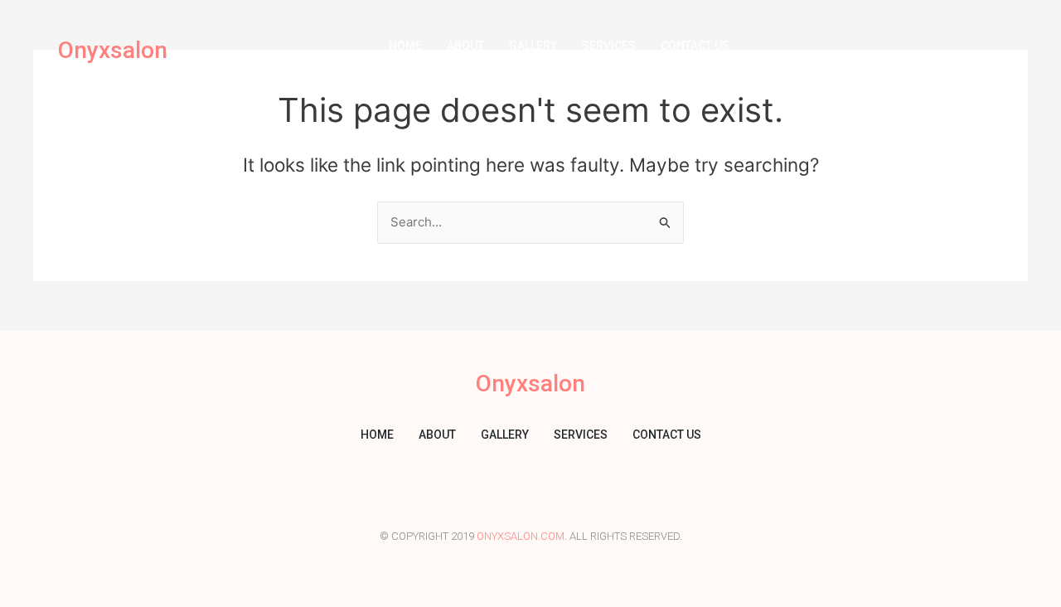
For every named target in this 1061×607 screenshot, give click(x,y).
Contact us (695, 45)
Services (609, 45)
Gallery (533, 45)
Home (405, 45)
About (465, 45)
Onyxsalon (112, 50)
